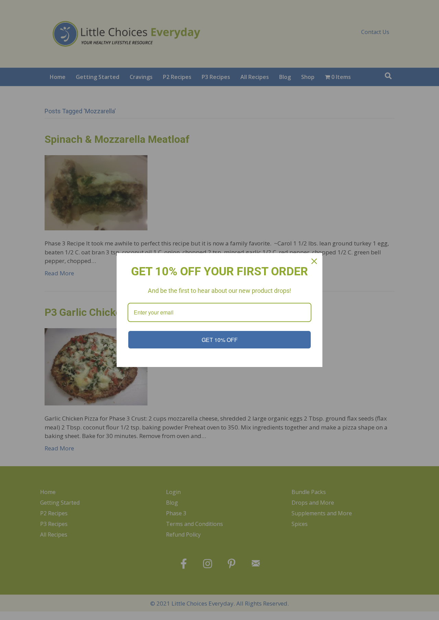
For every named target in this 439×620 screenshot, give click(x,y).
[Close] (314, 261)
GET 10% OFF (220, 340)
